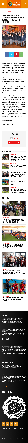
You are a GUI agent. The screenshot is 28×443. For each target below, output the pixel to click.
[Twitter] (11, 54)
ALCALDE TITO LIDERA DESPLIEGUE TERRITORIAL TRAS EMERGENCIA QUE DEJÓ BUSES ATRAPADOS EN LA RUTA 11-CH (14, 326)
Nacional (9, 12)
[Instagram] (12, 142)
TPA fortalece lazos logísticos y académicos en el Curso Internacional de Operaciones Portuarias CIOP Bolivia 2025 (14, 377)
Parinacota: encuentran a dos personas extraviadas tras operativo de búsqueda (12, 322)
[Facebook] (7, 54)
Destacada (13, 154)
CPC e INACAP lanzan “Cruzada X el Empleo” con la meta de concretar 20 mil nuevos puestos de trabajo (13, 330)
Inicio (3, 12)
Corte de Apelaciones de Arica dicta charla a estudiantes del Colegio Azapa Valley (18, 166)
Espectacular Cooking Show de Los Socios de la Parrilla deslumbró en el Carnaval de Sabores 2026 (18, 158)
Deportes (6, 296)
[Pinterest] (16, 54)
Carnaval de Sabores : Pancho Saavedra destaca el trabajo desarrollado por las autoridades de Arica (18, 175)
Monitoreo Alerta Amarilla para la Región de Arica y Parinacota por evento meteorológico (14, 319)
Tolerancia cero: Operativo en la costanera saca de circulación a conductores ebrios (13, 370)
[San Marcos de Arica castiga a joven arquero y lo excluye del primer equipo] (5, 182)
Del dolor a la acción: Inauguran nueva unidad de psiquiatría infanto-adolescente (14, 374)
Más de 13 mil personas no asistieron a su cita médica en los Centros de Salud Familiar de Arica (13, 334)
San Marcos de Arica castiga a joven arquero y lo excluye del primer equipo (18, 183)
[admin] (12, 138)
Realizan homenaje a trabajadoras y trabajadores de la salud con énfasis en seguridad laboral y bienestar (11, 366)
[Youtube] (18, 142)
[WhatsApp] (21, 54)
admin (16, 138)
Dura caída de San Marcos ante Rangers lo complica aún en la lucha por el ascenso (18, 191)
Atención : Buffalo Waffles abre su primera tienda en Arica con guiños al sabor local (14, 381)
